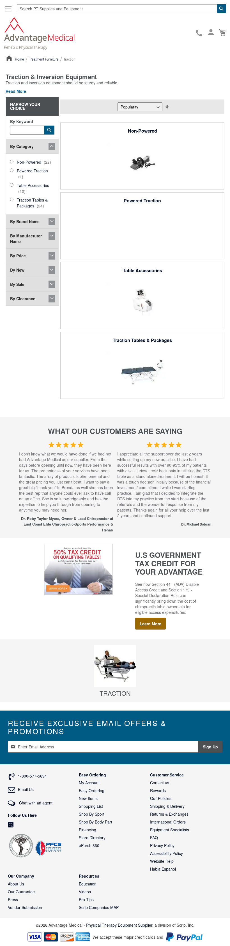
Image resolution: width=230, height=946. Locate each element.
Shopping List (91, 806)
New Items (88, 798)
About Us (16, 884)
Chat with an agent (35, 803)
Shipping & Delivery (167, 806)
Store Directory (92, 837)
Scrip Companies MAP (99, 907)
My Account (89, 782)
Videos (85, 891)
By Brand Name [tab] (25, 221)
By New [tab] (17, 270)
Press (13, 899)
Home (20, 59)
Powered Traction (142, 200)
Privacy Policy (162, 845)
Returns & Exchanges (169, 814)
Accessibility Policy (166, 853)
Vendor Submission (25, 907)
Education (87, 884)
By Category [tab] (22, 146)
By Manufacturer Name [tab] (26, 238)
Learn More (150, 623)
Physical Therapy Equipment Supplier (119, 925)
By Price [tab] (18, 255)
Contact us (159, 782)
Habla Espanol (163, 869)
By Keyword (21, 121)
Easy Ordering (91, 790)
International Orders (168, 822)
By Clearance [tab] (22, 298)
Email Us (26, 789)
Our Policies (160, 798)
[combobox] (121, 8)
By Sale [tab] (17, 284)
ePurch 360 (89, 845)
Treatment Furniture (44, 59)
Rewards (158, 790)
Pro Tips (86, 899)
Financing (87, 829)
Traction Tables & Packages (142, 340)
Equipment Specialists (169, 829)
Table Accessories (142, 270)
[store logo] (39, 33)
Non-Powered (142, 131)
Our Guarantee (21, 891)
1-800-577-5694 (199, 33)
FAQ (154, 837)
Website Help (162, 861)
